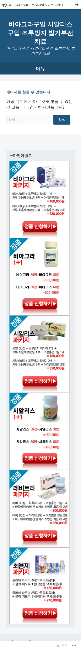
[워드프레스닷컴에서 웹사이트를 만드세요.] (40, 4)
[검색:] (29, 119)
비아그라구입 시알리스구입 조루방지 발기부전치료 (40, 33)
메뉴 (40, 68)
